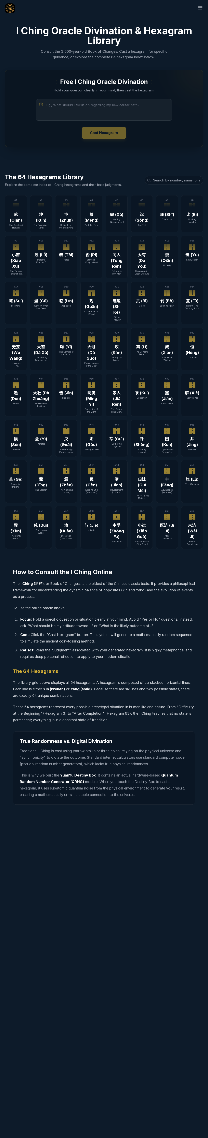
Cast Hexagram (104, 133)
